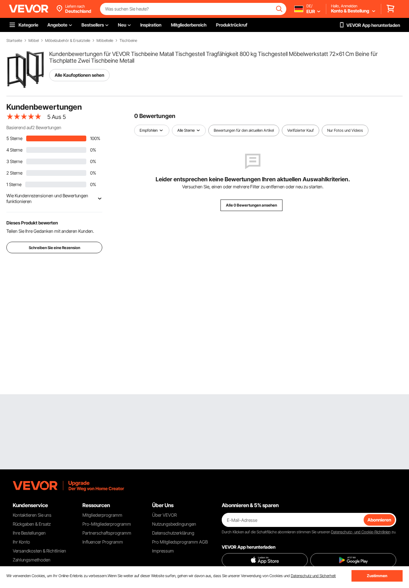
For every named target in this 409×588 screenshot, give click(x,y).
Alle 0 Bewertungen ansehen (251, 205)
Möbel (33, 40)
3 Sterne (14, 161)
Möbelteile (104, 40)
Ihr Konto (21, 542)
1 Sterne (13, 184)
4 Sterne (14, 150)
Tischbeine (128, 40)
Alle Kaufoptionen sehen (79, 75)
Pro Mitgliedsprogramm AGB (180, 542)
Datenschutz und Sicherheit (313, 575)
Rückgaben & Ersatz (32, 524)
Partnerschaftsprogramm (106, 533)
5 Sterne (14, 138)
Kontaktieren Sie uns (32, 515)
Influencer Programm (102, 542)
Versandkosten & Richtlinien (39, 550)
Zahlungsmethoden (31, 559)
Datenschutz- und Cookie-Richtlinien (360, 531)
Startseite (14, 40)
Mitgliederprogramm (102, 515)
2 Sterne (14, 173)
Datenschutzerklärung (173, 533)
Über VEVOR (164, 515)
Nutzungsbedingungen (174, 524)
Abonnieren (379, 519)
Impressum (163, 550)
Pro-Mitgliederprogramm (106, 524)
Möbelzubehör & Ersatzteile (67, 40)
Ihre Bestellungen (29, 533)
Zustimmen (377, 575)
